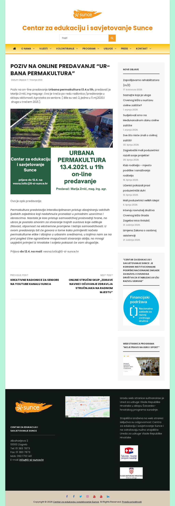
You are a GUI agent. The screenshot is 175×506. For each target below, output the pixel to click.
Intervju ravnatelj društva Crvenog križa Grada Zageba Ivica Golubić (138, 215)
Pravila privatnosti (132, 501)
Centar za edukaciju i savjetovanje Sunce (87, 28)
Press (124, 48)
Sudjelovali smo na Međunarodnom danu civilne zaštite (141, 120)
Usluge (108, 48)
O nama (26, 48)
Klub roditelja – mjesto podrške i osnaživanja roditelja (137, 170)
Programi (89, 48)
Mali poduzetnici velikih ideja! (141, 200)
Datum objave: (27, 79)
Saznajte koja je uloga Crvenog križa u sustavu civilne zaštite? (138, 100)
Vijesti (43, 48)
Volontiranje (65, 48)
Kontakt (142, 48)
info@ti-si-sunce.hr (31, 460)
